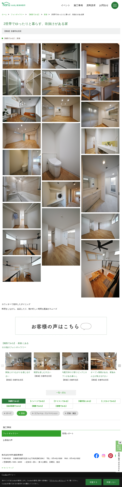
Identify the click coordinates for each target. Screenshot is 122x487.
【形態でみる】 (61, 406)
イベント (65, 5)
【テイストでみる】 (61, 401)
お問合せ (103, 5)
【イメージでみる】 (37, 401)
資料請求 (91, 5)
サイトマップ (9, 468)
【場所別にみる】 (85, 401)
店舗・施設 (71, 413)
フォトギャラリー (10, 433)
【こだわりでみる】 (108, 401)
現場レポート (68, 433)
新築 (23, 413)
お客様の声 (8, 440)
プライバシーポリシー (57, 480)
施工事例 (78, 5)
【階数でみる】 (37, 406)
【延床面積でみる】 (14, 406)
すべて (9, 413)
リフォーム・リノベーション (46, 413)
